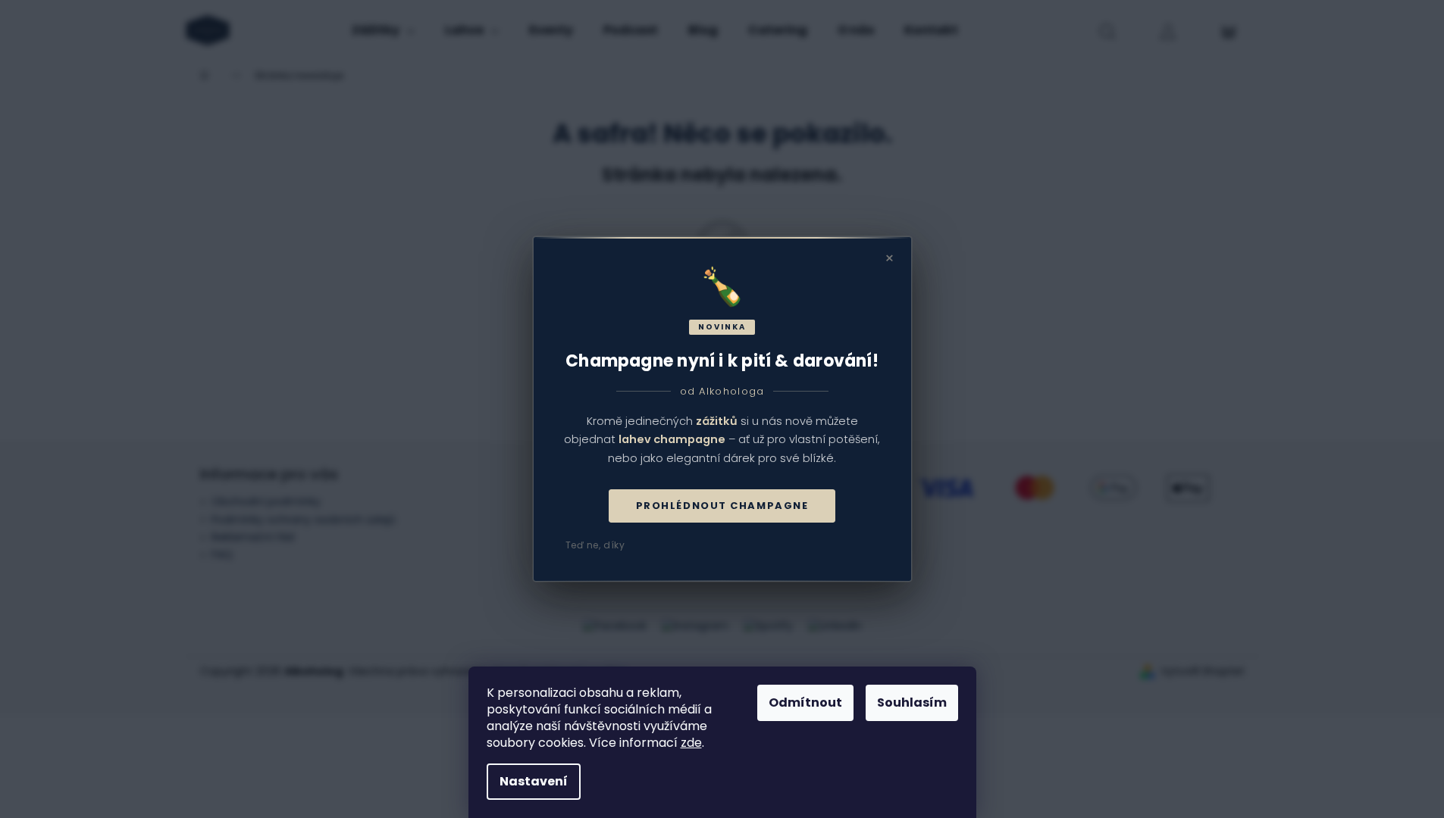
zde (691, 742)
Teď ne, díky (595, 545)
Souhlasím (912, 702)
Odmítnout (805, 702)
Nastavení (534, 781)
